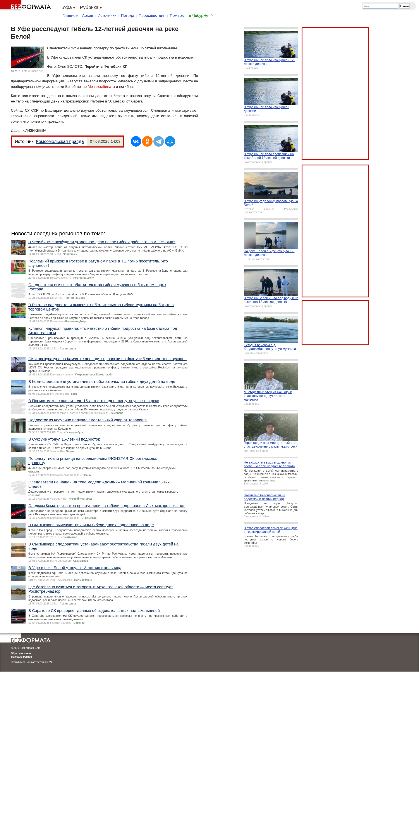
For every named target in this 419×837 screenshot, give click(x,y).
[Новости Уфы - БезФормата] (26, 5)
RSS (49, 662)
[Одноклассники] (147, 141)
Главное (70, 15)
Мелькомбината (101, 87)
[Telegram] (158, 141)
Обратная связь (21, 653)
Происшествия (152, 15)
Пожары (177, 15)
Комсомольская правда (60, 141)
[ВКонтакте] (136, 141)
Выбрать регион (21, 656)
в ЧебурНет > (201, 15)
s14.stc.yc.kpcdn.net (31, 71)
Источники (107, 15)
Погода (127, 15)
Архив (87, 15)
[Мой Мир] (170, 141)
